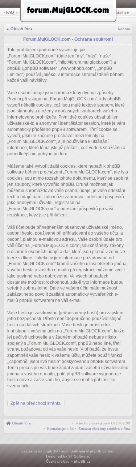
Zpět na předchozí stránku (36, 403)
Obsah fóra (21, 29)
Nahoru (124, 29)
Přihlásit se (119, 12)
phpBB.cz (82, 461)
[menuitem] (104, 429)
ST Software (78, 456)
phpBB (49, 451)
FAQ (10, 12)
